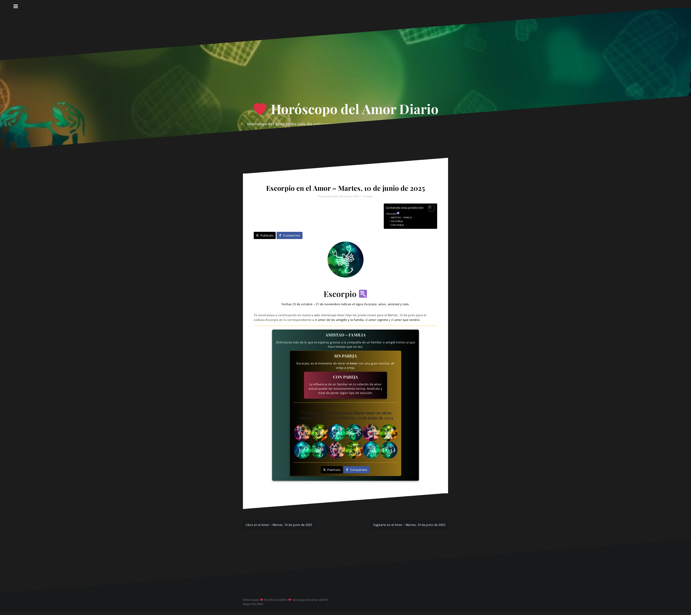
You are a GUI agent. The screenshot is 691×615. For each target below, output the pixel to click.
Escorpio (368, 196)
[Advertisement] (345, 65)
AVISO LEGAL (251, 600)
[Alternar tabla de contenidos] (429, 208)
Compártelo (291, 235)
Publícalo (267, 235)
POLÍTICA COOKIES (275, 600)
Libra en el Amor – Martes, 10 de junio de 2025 (279, 525)
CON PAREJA (397, 225)
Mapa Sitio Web (253, 604)
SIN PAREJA (397, 221)
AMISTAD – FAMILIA (401, 217)
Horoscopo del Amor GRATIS (310, 600)
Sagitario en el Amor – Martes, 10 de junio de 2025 (409, 525)
